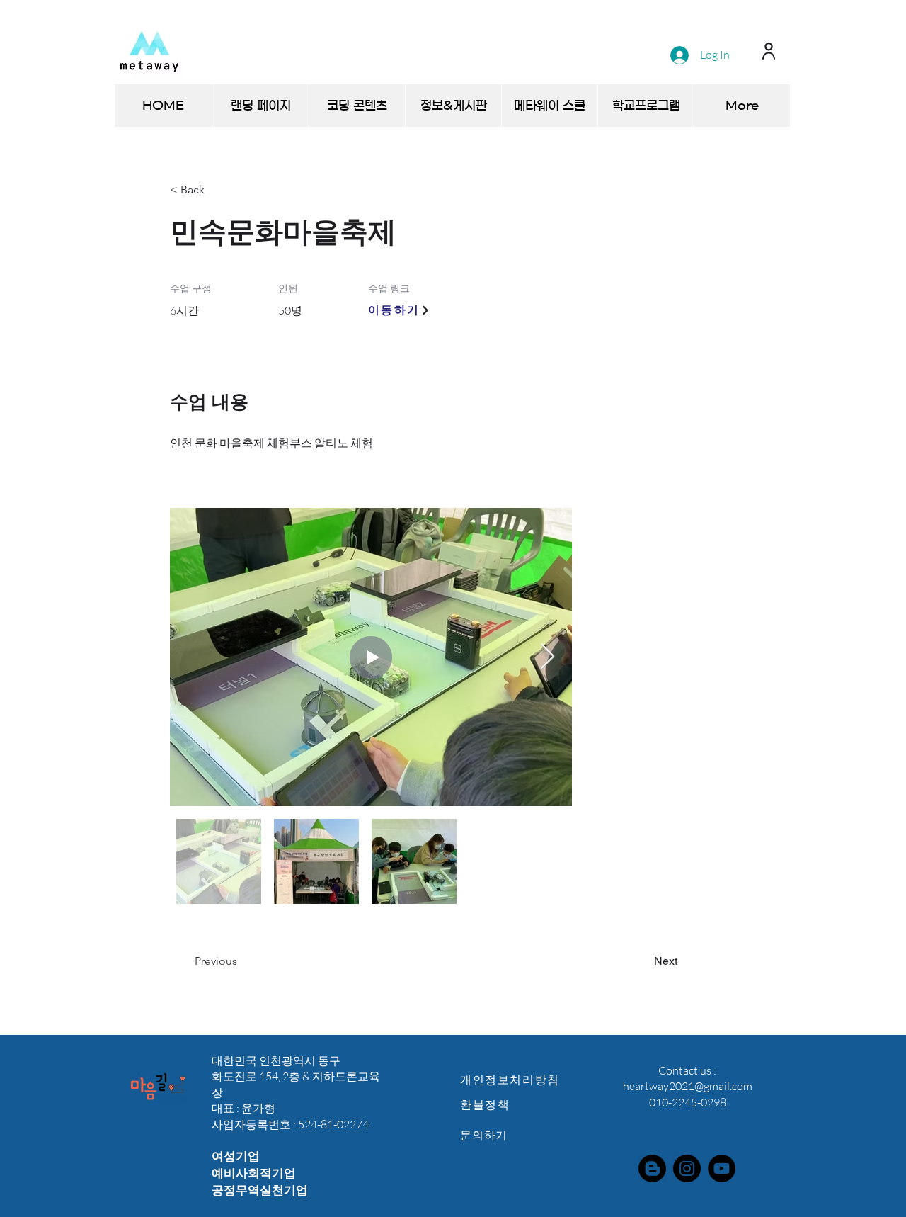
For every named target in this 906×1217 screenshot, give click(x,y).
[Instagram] (687, 1168)
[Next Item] (547, 657)
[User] (768, 50)
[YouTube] (721, 1168)
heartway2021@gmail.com (687, 1086)
